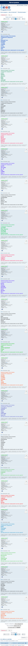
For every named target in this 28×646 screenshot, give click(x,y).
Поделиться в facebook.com (4, 8)
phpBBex (7, 645)
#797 (2, 522)
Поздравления (5, 10)
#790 (2, 311)
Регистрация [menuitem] (20, 5)
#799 (2, 579)
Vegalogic (19, 645)
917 (6, 26)
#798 (2, 550)
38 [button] (11, 18)
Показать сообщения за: (10, 623)
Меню (3, 5)
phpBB (13, 645)
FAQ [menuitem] (7, 5)
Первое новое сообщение (11, 17)
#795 (2, 467)
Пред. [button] (7, 19)
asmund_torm (4, 21)
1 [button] (8, 18)
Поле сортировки (10, 625)
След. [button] (24, 19)
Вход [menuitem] (26, 5)
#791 (2, 341)
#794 (2, 434)
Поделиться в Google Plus (7, 8)
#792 (2, 370)
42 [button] (19, 18)
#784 (2, 131)
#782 (2, 68)
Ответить (3, 15)
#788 (2, 253)
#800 (2, 609)
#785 (2, 161)
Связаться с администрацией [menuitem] (18, 643)
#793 (2, 403)
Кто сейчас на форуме (6, 639)
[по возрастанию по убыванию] (12, 627)
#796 (2, 493)
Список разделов (4, 643)
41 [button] (17, 18)
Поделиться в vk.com (9, 8)
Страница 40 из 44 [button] (4, 19)
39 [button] (13, 18)
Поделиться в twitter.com (2, 8)
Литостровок (14, 2)
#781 (2, 34)
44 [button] (22, 18)
